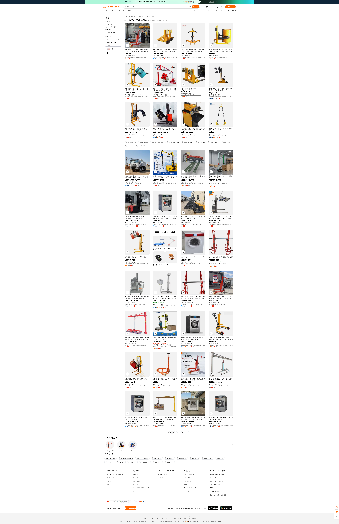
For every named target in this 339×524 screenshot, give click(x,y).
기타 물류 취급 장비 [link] (149, 16)
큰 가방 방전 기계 (111, 458)
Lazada (169, 516)
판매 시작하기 (214, 477)
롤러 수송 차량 (201, 142)
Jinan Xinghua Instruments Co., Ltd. (190, 263)
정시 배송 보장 (137, 481)
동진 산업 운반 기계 (145, 462)
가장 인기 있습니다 (214, 142)
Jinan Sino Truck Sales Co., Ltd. (133, 183)
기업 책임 (109, 481)
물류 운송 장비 (195, 458)
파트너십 (212, 487)
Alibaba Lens (116, 508)
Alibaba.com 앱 (185, 508)
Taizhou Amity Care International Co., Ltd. (220, 96)
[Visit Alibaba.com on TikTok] (229, 495)
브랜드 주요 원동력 (188, 142)
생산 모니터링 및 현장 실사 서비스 (142, 487)
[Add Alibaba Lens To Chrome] (130, 508)
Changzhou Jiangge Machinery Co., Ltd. (135, 224)
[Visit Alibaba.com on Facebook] (211, 495)
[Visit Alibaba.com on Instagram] (222, 495)
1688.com (151, 516)
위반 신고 (186, 491)
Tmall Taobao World (161, 516)
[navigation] (113, 225)
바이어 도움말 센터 (189, 474)
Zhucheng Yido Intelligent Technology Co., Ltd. (165, 305)
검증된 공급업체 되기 (216, 484)
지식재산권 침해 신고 (190, 487)
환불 (185, 484)
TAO (183, 516)
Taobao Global (177, 516)
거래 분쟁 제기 (188, 481)
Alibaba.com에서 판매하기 (217, 474)
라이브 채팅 (187, 477)
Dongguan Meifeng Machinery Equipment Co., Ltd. (193, 57)
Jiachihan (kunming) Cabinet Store (218, 57)
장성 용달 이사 (131, 462)
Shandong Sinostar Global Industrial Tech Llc (165, 57)
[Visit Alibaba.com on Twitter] (218, 495)
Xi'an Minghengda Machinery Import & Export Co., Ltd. (137, 263)
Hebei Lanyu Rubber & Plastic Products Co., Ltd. (221, 265)
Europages (195, 516)
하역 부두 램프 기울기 (143, 458)
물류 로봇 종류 (158, 462)
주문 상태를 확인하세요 (216, 481)
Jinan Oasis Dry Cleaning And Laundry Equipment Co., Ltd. (165, 224)
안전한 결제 (136, 474)
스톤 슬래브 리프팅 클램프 (127, 458)
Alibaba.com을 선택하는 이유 (115, 474)
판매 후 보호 (136, 484)
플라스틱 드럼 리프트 (158, 142)
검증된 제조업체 (162, 474)
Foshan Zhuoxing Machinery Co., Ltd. (191, 95)
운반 (140, 16)
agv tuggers (130, 146)
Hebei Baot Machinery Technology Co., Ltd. (136, 96)
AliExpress (144, 516)
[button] (190, 7)
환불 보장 (135, 477)
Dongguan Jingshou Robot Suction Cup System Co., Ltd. (165, 183)
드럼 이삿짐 (227, 142)
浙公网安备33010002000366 (198, 521)
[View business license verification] (185, 521)
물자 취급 (133, 16)
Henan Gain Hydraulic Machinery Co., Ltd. (164, 96)
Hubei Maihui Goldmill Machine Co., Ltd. (135, 57)
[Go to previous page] (168, 432)
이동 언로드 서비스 (131, 142)
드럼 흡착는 (221, 458)
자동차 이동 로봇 (183, 458)
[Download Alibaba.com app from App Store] (213, 508)
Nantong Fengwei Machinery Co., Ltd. (135, 304)
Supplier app (170, 508)
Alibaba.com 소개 (112, 470)
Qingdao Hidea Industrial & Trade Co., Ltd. (220, 136)
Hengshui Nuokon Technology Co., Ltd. (191, 304)
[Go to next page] (189, 432)
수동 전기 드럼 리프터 (173, 142)
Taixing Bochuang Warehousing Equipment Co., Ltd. (193, 224)
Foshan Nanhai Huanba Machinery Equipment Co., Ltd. (193, 136)
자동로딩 (121, 462)
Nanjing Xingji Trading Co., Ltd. (161, 136)
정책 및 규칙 (136, 491)
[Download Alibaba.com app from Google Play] (226, 508)
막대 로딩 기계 (170, 458)
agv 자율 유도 (110, 462)
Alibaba (126, 16)
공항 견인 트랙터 (158, 458)
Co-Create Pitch (111, 477)
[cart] (212, 7)
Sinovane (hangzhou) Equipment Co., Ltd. (136, 136)
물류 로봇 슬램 (144, 142)
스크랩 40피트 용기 (208, 458)
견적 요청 (161, 477)
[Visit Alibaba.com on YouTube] (225, 495)
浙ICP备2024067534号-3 (214, 521)
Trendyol (188, 516)
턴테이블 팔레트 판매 (143, 146)
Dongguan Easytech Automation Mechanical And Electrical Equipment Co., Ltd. (221, 185)
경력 (108, 484)
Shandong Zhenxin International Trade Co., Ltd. (221, 224)
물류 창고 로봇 (170, 462)
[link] (336, 507)
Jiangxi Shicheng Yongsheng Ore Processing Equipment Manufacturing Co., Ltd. (193, 183)
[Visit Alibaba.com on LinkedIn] (214, 495)
